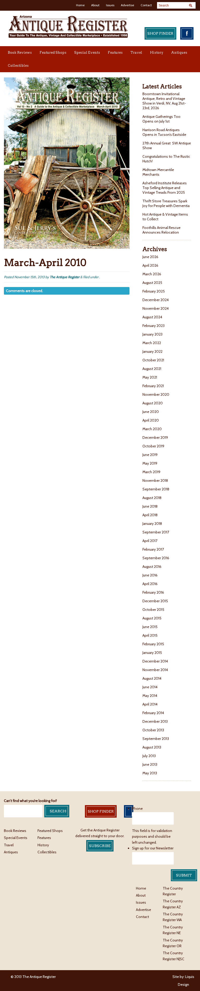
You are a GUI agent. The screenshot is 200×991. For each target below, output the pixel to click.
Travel (136, 52)
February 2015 (153, 644)
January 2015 (152, 652)
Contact (146, 5)
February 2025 (153, 291)
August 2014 (151, 678)
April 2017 (149, 540)
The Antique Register (64, 277)
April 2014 (150, 704)
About (95, 5)
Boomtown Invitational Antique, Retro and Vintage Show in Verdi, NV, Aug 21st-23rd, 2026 (164, 101)
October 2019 (153, 446)
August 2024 (152, 317)
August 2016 (151, 566)
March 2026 (151, 274)
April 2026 (150, 265)
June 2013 (149, 764)
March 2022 (151, 343)
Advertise (127, 5)
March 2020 (152, 429)
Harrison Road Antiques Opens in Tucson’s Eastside (164, 132)
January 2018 (152, 523)
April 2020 (150, 420)
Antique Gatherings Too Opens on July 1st (161, 119)
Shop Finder (160, 33)
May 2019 (149, 463)
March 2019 (151, 472)
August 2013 (151, 747)
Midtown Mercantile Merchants (158, 172)
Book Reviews (20, 52)
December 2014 (155, 661)
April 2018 (150, 515)
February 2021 (153, 386)
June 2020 (150, 411)
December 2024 (155, 299)
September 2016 (155, 558)
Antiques (179, 52)
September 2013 (155, 738)
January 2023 (152, 334)
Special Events (87, 52)
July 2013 (149, 755)
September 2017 (155, 532)
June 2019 (150, 454)
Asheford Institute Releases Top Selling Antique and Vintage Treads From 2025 (164, 188)
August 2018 (151, 497)
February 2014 (153, 712)
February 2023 (153, 325)
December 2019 (155, 437)
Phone (137, 808)
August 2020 (152, 403)
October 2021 (153, 360)
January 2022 (152, 351)
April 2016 (150, 583)
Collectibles (18, 66)
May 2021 (149, 377)
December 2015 (155, 601)
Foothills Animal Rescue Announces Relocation (161, 230)
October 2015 (153, 609)
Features (115, 52)
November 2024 (155, 308)
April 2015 (150, 635)
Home (80, 5)
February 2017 (153, 549)
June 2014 (150, 687)
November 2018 (155, 480)
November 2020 (155, 394)
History (156, 52)
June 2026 (150, 256)
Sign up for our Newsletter (152, 848)
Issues (110, 5)
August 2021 (151, 368)
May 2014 (149, 695)
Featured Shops (53, 52)
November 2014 (155, 669)
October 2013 (153, 730)
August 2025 (152, 282)
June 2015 (150, 626)
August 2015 (151, 618)
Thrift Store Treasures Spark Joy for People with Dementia (166, 203)
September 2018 (155, 489)
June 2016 (150, 575)
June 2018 (150, 506)
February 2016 (153, 592)
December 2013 (155, 721)
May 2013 (149, 773)
